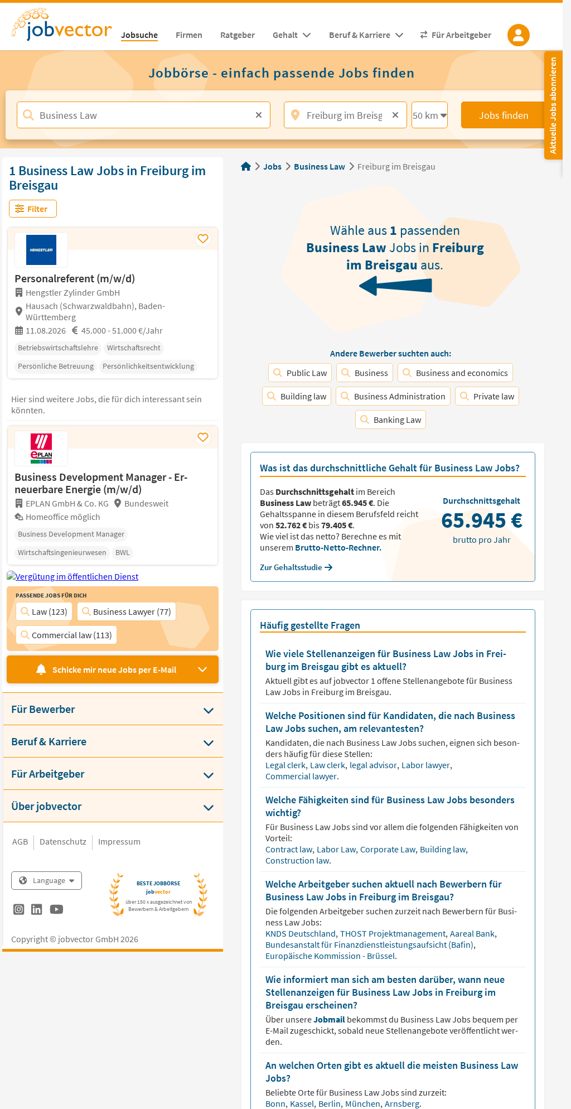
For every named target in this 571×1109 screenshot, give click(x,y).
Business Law (319, 166)
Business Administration (400, 396)
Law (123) (49, 611)
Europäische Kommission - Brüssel (330, 955)
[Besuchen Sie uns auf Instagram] (18, 911)
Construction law (298, 860)
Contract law (289, 849)
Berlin (330, 1103)
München (363, 1103)
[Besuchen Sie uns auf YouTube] (57, 911)
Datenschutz (63, 841)
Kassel (303, 1103)
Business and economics (462, 372)
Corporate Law (388, 849)
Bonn (276, 1103)
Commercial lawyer (301, 776)
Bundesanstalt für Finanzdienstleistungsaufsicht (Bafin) (370, 944)
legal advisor (374, 764)
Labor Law (337, 849)
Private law (493, 396)
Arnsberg (403, 1103)
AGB (20, 841)
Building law (303, 396)
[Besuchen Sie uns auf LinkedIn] (36, 911)
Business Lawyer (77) (132, 611)
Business (371, 372)
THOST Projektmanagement (393, 933)
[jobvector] (61, 28)
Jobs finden (504, 115)
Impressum (119, 841)
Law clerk (328, 764)
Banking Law (397, 419)
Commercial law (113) (72, 634)
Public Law (307, 372)
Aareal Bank (473, 933)
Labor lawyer (426, 764)
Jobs (272, 166)
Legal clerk (286, 764)
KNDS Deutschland (301, 933)
